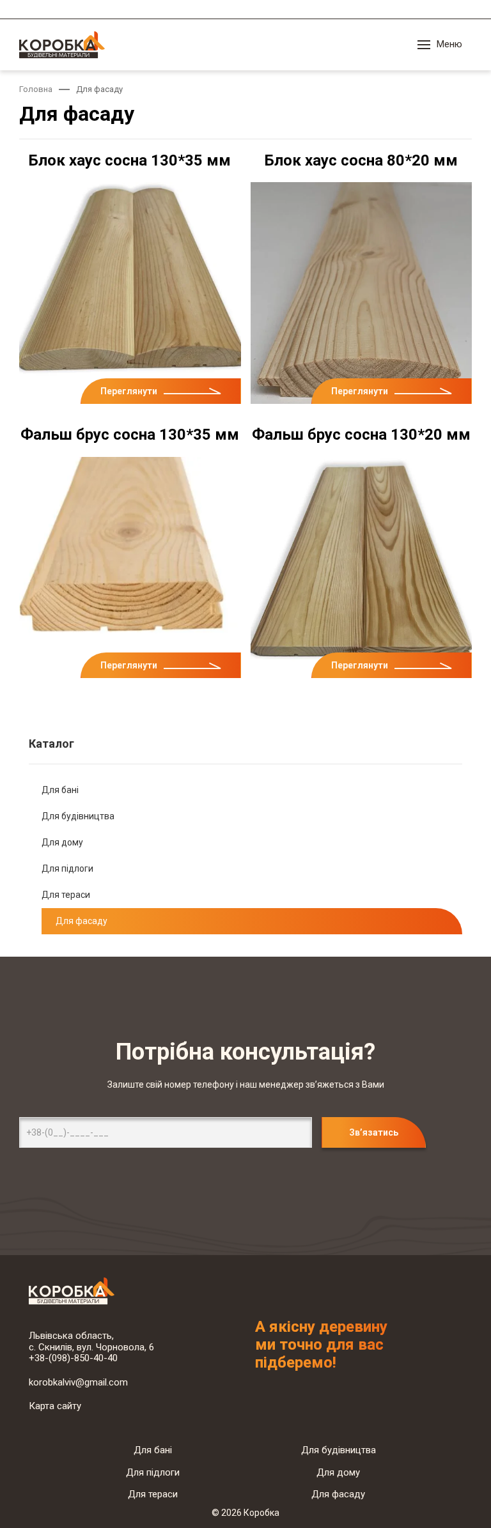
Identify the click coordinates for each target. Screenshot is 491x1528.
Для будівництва (78, 816)
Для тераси (66, 895)
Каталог (51, 743)
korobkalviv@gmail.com (78, 1382)
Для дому (62, 842)
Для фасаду (81, 921)
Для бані (60, 790)
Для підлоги (67, 868)
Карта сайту (55, 1406)
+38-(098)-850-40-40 (73, 1358)
